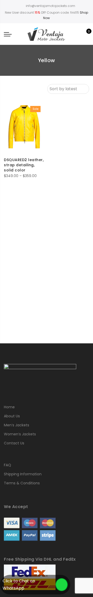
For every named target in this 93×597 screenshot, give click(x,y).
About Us (12, 416)
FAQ (7, 465)
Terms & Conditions (22, 483)
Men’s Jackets (16, 425)
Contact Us (14, 443)
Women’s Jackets (20, 434)
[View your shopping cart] (85, 34)
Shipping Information (23, 474)
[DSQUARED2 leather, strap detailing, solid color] (24, 127)
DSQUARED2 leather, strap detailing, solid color (24, 165)
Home (9, 407)
